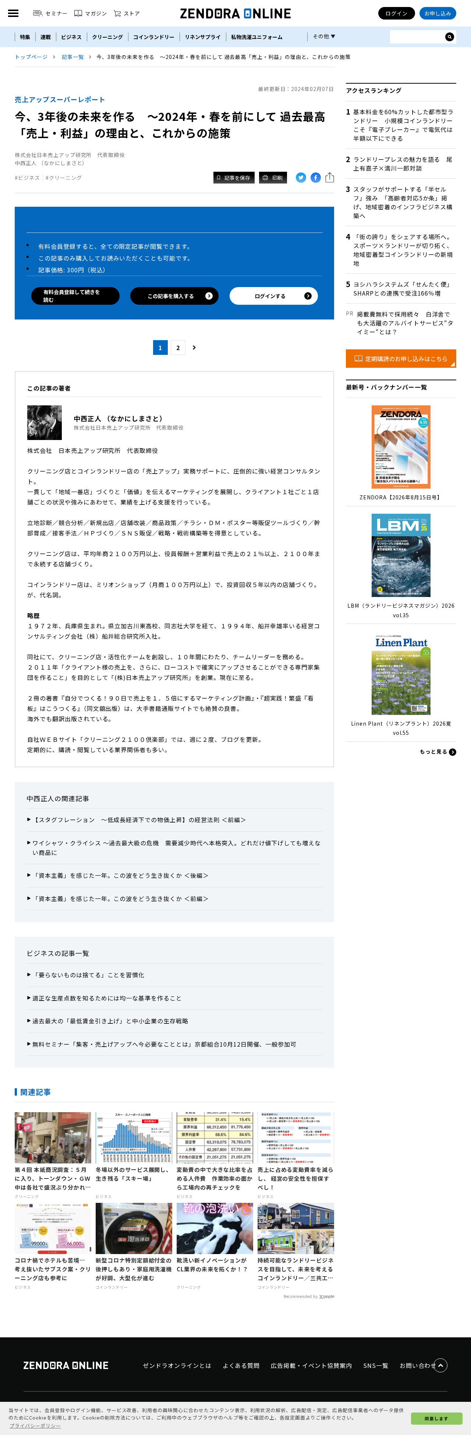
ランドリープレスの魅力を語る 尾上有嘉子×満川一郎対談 (403, 163)
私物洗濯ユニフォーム (257, 37)
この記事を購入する (171, 296)
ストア (132, 13)
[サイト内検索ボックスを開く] (449, 36)
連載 (45, 37)
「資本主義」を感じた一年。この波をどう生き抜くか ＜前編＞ (120, 898)
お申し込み (438, 13)
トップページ (31, 56)
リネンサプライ (203, 37)
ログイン (397, 13)
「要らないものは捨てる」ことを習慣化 (88, 974)
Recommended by (301, 1296)
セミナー (57, 13)
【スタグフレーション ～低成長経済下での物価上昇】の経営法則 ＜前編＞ (139, 819)
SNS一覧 (376, 1365)
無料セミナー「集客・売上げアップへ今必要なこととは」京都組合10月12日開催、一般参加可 (164, 1044)
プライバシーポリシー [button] (35, 1425)
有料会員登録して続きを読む (71, 295)
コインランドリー (153, 37)
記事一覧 (73, 56)
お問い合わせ (418, 1365)
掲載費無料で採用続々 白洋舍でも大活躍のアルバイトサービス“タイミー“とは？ (405, 323)
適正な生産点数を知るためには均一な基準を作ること (107, 998)
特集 (25, 37)
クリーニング (107, 37)
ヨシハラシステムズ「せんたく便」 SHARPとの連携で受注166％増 (404, 288)
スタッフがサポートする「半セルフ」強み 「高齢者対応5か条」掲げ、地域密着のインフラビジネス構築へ (403, 202)
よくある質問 (241, 1365)
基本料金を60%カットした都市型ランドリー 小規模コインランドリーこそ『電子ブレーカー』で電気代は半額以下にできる (403, 125)
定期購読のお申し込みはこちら (406, 358)
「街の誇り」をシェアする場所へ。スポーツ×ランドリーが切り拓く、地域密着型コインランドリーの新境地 (403, 250)
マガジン (96, 13)
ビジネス (71, 37)
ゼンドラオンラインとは (177, 1365)
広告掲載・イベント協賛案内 (311, 1365)
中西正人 (40, 798)
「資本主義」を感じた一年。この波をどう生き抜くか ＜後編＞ (120, 875)
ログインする (270, 296)
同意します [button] (437, 1418)
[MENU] (13, 13)
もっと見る (434, 751)
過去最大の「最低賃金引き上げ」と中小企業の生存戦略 (110, 1020)
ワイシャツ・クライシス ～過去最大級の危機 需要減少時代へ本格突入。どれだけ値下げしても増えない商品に (176, 847)
